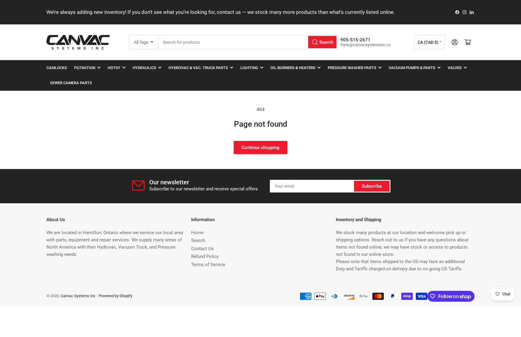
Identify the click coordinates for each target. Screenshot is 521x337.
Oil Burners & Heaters (292, 67)
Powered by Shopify (115, 296)
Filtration (84, 67)
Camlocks (56, 67)
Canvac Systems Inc (78, 296)
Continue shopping (260, 147)
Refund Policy (205, 256)
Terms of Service (208, 264)
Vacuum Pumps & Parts (412, 67)
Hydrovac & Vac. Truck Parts (198, 67)
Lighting (249, 67)
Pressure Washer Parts (352, 67)
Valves (455, 67)
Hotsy (114, 67)
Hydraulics (144, 67)
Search (198, 240)
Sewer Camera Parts (71, 83)
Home (197, 232)
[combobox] (247, 42)
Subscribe (372, 186)
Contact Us (202, 248)
